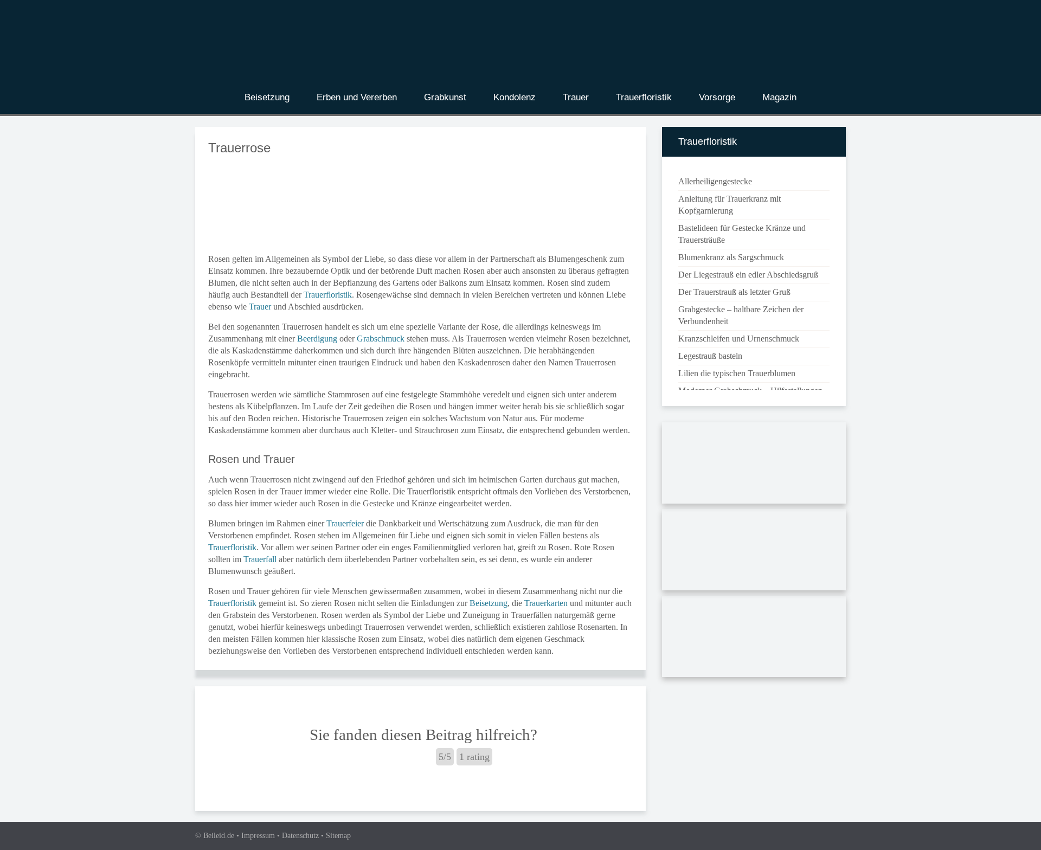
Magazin (779, 97)
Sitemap (338, 836)
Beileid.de (218, 836)
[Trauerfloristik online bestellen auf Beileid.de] (754, 551)
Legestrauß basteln (710, 355)
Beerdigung (317, 338)
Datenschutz (300, 836)
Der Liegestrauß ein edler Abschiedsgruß (748, 274)
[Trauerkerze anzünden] (754, 638)
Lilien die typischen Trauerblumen (736, 373)
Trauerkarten (546, 603)
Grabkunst (445, 97)
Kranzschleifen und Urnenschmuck (738, 338)
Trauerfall (260, 559)
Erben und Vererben (357, 97)
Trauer (576, 97)
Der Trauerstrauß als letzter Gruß (734, 292)
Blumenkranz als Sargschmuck (731, 257)
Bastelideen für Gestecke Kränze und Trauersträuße (742, 233)
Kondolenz (514, 97)
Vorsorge (717, 97)
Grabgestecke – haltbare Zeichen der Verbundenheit (741, 315)
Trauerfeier (345, 523)
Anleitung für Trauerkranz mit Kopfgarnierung (729, 204)
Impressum (258, 836)
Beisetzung (267, 97)
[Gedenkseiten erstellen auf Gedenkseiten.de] (754, 464)
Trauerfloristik (644, 97)
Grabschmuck (380, 338)
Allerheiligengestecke (715, 181)
